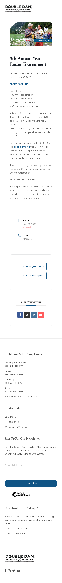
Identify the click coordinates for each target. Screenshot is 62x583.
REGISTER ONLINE (19, 84)
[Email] (41, 315)
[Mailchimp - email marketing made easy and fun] (21, 496)
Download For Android (16, 533)
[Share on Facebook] (20, 315)
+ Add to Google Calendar (32, 266)
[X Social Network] (27, 315)
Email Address (14, 465)
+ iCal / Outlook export (32, 275)
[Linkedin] (34, 315)
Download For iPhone (16, 528)
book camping (22, 146)
